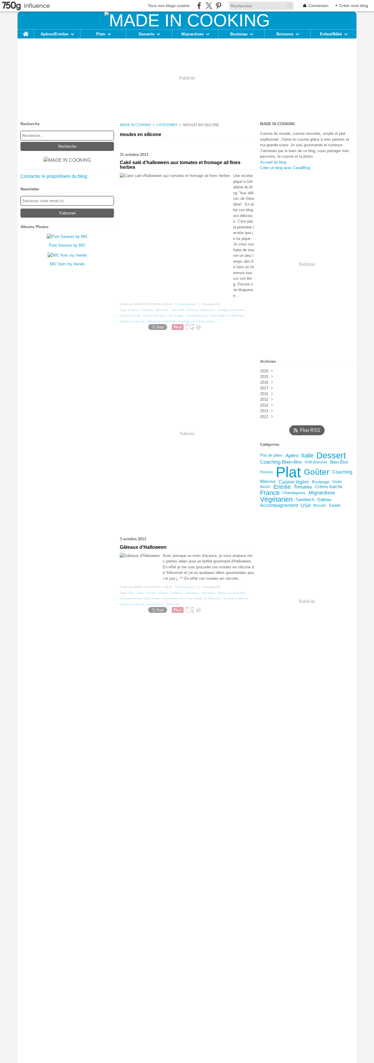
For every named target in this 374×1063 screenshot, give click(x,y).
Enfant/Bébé (331, 34)
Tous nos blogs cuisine (169, 5)
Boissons (284, 34)
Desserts (146, 34)
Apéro (291, 455)
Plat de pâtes (271, 455)
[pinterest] (218, 5)
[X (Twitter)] (208, 5)
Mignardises (192, 34)
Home (25, 32)
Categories (167, 124)
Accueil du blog (273, 162)
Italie (307, 455)
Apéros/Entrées (54, 34)
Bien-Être (339, 462)
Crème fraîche (328, 487)
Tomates (303, 486)
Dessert (331, 455)
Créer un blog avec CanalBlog (285, 168)
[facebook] (199, 5)
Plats (100, 34)
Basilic (265, 487)
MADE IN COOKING (135, 124)
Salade (334, 505)
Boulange (238, 34)
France (270, 493)
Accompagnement (279, 505)
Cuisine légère (293, 481)
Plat (288, 472)
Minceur (268, 481)
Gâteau (324, 500)
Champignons (294, 493)
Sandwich (305, 500)
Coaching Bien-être (281, 462)
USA (306, 505)
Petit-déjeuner (316, 462)
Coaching (342, 471)
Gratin (337, 482)
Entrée (282, 487)
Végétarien (276, 499)
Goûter (316, 472)
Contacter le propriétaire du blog (53, 176)
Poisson (266, 472)
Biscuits (320, 505)
